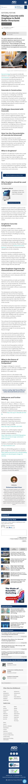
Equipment (5, 710)
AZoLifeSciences (17, 698)
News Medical (17, 696)
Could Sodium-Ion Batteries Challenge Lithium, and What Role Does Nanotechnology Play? (18, 625)
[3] (5, 567)
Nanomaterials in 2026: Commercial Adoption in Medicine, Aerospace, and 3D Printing (18, 611)
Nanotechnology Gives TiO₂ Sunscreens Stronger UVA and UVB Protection (18, 581)
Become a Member (7, 726)
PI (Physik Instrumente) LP (9, 642)
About (4, 722)
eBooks (15, 708)
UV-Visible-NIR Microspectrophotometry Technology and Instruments (13, 633)
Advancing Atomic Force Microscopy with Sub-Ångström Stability (13, 646)
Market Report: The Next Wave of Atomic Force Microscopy (18, 617)
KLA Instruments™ (8, 656)
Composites (10, 663)
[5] (5, 581)
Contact (5, 729)
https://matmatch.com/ (9, 445)
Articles (5, 708)
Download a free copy (14, 203)
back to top (23, 743)
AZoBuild (5, 698)
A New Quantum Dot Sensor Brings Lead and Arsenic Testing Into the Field (19, 560)
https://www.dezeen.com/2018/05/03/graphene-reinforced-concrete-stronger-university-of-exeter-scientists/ (13, 436)
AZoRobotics (6, 693)
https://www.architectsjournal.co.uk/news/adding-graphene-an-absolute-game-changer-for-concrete (14, 454)
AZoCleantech (6, 695)
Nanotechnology (5, 74)
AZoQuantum (17, 693)
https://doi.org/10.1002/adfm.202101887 (11, 426)
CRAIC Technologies (8, 636)
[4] (5, 574)
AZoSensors (16, 691)
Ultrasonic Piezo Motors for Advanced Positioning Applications (12, 639)
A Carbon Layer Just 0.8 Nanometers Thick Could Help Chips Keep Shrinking (18, 553)
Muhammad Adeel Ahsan (14, 487)
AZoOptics (5, 696)
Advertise (5, 731)
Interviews (5, 715)
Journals (5, 719)
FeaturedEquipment (23, 549)
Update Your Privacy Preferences (14, 780)
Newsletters (6, 727)
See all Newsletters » (6, 683)
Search (4, 724)
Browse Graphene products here (14, 175)
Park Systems (7, 649)
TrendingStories (5, 549)
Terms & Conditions (7, 733)
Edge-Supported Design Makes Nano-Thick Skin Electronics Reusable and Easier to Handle (18, 568)
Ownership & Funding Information (8, 739)
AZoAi (15, 695)
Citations (5, 515)
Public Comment (23, 537)
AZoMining (5, 700)
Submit (24, 541)
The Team (16, 720)
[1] (5, 554)
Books (15, 706)
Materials (16, 712)
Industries (16, 715)
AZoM (4, 691)
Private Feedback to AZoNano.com (18, 538)
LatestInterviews (14, 549)
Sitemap (16, 719)
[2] (5, 561)
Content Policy (6, 736)
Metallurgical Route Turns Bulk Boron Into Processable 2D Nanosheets (19, 574)
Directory (5, 717)
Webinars (5, 713)
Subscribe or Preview (12, 664)
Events (15, 710)
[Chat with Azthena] (25, 781)
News (4, 706)
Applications (17, 713)
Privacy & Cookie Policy (8, 734)
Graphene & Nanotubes (12, 676)
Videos (4, 712)
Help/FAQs (16, 717)
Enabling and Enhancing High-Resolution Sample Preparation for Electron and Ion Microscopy (13, 653)
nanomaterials (5, 77)
